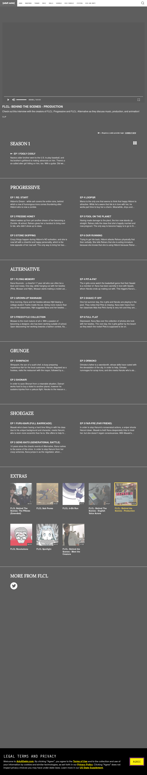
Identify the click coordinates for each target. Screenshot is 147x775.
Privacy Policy (85, 764)
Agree (137, 761)
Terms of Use (80, 761)
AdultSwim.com (25, 761)
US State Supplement (91, 767)
